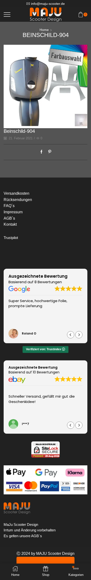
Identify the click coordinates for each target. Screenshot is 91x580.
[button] (79, 334)
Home (44, 29)
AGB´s (9, 218)
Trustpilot (11, 238)
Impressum (13, 212)
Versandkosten (16, 193)
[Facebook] (43, 152)
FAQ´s (9, 206)
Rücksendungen (18, 200)
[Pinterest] (48, 152)
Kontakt (10, 224)
